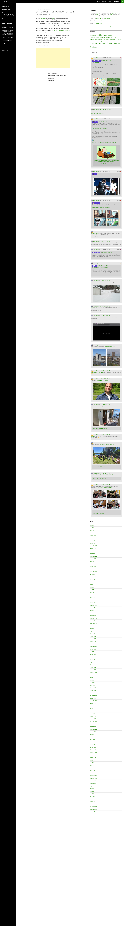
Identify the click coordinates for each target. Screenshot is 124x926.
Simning (104, 1)
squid (119, 43)
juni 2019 (92, 561)
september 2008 (93, 700)
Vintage (110, 45)
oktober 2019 (93, 553)
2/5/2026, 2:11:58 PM (105, 241)
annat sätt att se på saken (103, 20)
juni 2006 (92, 762)
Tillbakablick (100, 45)
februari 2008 (93, 716)
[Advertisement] (53, 58)
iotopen (119, 39)
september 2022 (93, 545)
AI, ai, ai (3, 18)
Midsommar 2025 (5, 10)
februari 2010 (93, 667)
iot (116, 39)
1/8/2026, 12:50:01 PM (105, 280)
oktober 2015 (93, 620)
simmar (115, 13)
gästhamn (100, 39)
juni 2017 (92, 589)
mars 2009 (92, 685)
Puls (95, 43)
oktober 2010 (93, 659)
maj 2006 (92, 765)
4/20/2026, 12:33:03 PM (105, 109)
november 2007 (93, 724)
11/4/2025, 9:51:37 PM (105, 370)
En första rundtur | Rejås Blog (7, 37)
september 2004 (93, 809)
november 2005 (93, 778)
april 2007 (92, 739)
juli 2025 (92, 525)
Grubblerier (97, 39)
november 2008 (93, 695)
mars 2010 (92, 664)
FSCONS (115, 37)
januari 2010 (93, 669)
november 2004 (93, 806)
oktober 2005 (93, 780)
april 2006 (92, 767)
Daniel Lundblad (98, 23)
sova (116, 43)
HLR (103, 39)
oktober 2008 (93, 698)
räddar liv (98, 14)
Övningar (93, 47)
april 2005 (92, 796)
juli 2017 (92, 587)
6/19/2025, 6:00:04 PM (105, 442)
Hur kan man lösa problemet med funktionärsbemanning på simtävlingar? (8, 16)
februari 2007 (93, 744)
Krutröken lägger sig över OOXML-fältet (57, 74)
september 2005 (93, 783)
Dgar (95, 174)
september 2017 (93, 582)
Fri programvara (40, 9)
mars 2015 (92, 633)
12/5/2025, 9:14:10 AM (105, 306)
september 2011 (93, 646)
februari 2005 (93, 801)
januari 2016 (93, 613)
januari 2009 (93, 690)
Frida (95, 265)
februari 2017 (93, 600)
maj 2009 (92, 680)
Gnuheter (47, 9)
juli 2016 (92, 610)
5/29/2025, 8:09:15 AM (105, 484)
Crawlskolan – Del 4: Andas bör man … (7, 27)
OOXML (92, 43)
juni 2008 (92, 706)
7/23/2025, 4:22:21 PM (105, 404)
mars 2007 (92, 742)
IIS (53, 18)
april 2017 (92, 594)
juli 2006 (92, 760)
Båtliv (109, 1)
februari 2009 (93, 687)
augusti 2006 (93, 757)
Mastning (108, 41)
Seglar (112, 13)
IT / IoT (98, 1)
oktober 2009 (93, 675)
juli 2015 (92, 625)
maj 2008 (92, 708)
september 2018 (93, 571)
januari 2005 (93, 804)
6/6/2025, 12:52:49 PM (105, 473)
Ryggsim (98, 43)
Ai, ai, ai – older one (5, 12)
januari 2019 (93, 566)
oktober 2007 (93, 726)
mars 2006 (92, 770)
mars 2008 (92, 713)
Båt (98, 35)
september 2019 (93, 556)
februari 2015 (93, 636)
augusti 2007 (93, 731)
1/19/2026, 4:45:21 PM (103, 265)
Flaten (111, 35)
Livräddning (100, 41)
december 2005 (93, 775)
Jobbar (111, 14)
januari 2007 (93, 747)
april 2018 (92, 574)
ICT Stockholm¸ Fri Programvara (109, 39)
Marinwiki (104, 41)
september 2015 (93, 623)
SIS (114, 43)
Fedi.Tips (96, 121)
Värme (113, 45)
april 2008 (92, 711)
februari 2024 (93, 535)
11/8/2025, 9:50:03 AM (105, 345)
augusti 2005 (93, 786)
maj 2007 (92, 737)
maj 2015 (92, 631)
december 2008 (93, 693)
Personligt (116, 1)
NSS (117, 41)
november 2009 (93, 672)
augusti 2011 (93, 649)
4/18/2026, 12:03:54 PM (103, 174)
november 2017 (93, 576)
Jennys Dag (4, 51)
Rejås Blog (5, 2)
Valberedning (51, 79)
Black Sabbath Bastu (6, 9)
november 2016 (93, 605)
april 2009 (92, 682)
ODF (119, 41)
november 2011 (93, 641)
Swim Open (96, 45)
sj (115, 43)
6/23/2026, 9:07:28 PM (107, 60)
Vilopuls (107, 45)
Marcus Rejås (47, 14)
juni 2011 (92, 651)
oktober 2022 (93, 543)
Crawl (105, 35)
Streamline (92, 45)
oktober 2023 (93, 538)
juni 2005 (92, 791)
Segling (103, 43)
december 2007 (93, 721)
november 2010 (93, 656)
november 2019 (93, 551)
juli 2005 (92, 788)
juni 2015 (92, 628)
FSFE (91, 39)
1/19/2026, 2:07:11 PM (107, 252)
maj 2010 (92, 662)
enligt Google (99, 18)
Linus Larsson (97, 252)
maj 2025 (92, 530)
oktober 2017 (93, 579)
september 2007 (93, 729)
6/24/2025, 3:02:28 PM (105, 434)
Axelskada (92, 35)
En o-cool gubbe (5, 50)
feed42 (108, 35)
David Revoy (96, 203)
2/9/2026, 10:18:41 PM (105, 231)
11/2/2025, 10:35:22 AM (105, 378)
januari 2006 (93, 773)
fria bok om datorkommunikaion (61, 30)
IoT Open (91, 41)
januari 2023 (93, 540)
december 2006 (93, 749)
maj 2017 (92, 592)
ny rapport (43, 18)
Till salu (104, 45)
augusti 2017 (93, 584)
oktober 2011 (93, 644)
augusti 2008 (93, 703)
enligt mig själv (107, 18)
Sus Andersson (97, 60)
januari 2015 (93, 638)
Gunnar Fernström (5, 33)
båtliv (100, 13)
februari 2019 (93, 563)
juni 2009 (92, 677)
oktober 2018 (93, 569)
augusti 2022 (93, 548)
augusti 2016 (93, 607)
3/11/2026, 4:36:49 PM (106, 203)
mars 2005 (92, 798)
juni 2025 (92, 527)
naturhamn (113, 41)
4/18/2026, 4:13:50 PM (105, 121)
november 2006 (93, 752)
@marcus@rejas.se (108, 26)
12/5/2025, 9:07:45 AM (105, 315)
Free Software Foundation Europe (96, 37)
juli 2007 (92, 734)
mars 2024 (92, 533)
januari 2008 (93, 718)
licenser (95, 41)
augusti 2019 (93, 558)
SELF (105, 43)
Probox (5, 38)
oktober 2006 (93, 755)
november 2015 (93, 618)
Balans (95, 35)
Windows (115, 45)
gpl (94, 39)
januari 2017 (93, 602)
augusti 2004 (93, 811)
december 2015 (93, 615)
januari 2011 (93, 654)
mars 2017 (92, 597)
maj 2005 (92, 793)
